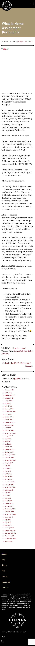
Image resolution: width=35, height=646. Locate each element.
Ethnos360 (18, 351)
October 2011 (9, 484)
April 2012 (8, 474)
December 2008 (10, 530)
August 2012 (9, 463)
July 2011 (7, 493)
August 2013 (9, 436)
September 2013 (10, 433)
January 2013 (9, 452)
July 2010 (7, 520)
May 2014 (8, 428)
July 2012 (7, 466)
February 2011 (9, 503)
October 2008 (9, 536)
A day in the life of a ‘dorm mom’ (17, 363)
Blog (3, 559)
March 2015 (9, 420)
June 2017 (8, 403)
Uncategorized (19, 348)
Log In (3, 636)
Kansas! (28, 366)
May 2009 (8, 525)
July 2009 (8, 522)
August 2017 (9, 401)
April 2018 (8, 393)
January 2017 (9, 409)
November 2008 (10, 533)
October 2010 (9, 512)
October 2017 (9, 398)
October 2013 (9, 430)
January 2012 (9, 479)
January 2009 (9, 528)
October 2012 (9, 457)
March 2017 (8, 406)
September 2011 (10, 487)
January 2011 (9, 506)
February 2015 (9, 422)
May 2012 (8, 471)
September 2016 (10, 411)
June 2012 (8, 468)
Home (4, 565)
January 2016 (9, 417)
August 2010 (9, 517)
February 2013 (9, 449)
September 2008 (10, 539)
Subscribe (5, 582)
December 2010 (10, 509)
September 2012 (10, 460)
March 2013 (9, 447)
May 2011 (8, 498)
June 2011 (8, 495)
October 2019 (9, 390)
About (4, 554)
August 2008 (9, 541)
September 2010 (10, 514)
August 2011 (9, 490)
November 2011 (10, 482)
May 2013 (8, 441)
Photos (4, 576)
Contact (4, 587)
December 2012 (10, 455)
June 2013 (8, 438)
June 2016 (8, 414)
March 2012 (9, 476)
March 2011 (8, 501)
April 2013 (8, 444)
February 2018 (9, 395)
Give (3, 570)
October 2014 (9, 425)
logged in (17, 378)
